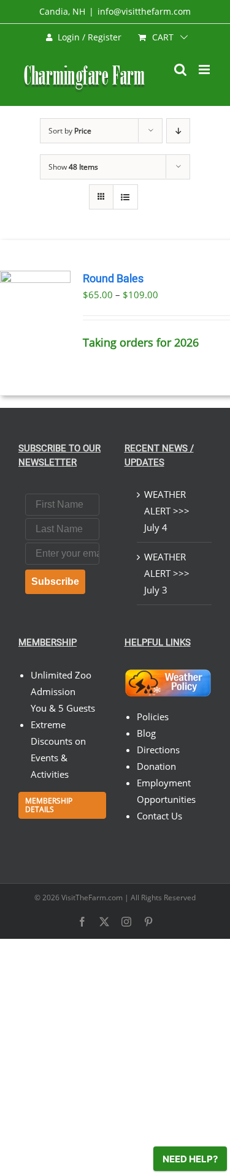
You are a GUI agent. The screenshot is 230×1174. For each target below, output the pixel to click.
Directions (158, 749)
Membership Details (48, 805)
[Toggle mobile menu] (205, 69)
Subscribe (55, 581)
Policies (153, 716)
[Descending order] (178, 130)
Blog (146, 733)
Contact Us (159, 816)
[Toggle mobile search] (180, 69)
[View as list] (125, 197)
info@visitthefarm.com (144, 11)
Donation (156, 766)
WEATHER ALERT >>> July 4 (167, 510)
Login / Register (89, 37)
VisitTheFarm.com (92, 897)
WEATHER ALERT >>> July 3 (167, 573)
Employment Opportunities (166, 791)
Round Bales (113, 279)
